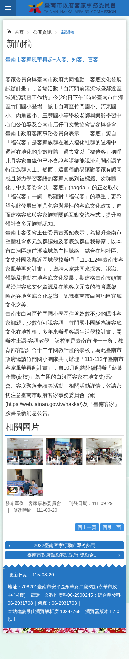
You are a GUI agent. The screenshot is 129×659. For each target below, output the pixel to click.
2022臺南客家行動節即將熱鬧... (66, 545)
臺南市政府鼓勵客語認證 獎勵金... (62, 555)
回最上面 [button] (112, 527)
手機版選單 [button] (8, 8)
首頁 (19, 32)
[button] (25, 451)
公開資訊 (42, 32)
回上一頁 (87, 527)
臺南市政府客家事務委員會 (72, 8)
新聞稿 (68, 32)
